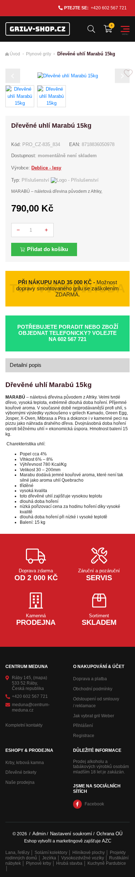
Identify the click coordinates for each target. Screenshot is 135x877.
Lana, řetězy (17, 852)
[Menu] (125, 29)
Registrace (83, 735)
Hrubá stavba (69, 863)
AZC (106, 841)
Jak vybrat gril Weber (93, 715)
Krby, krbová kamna (24, 762)
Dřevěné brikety (20, 772)
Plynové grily (38, 53)
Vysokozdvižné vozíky (82, 857)
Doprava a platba (90, 678)
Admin (39, 833)
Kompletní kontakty (23, 725)
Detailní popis (25, 365)
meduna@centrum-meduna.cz (31, 707)
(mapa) (40, 677)
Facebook (94, 803)
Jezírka (49, 857)
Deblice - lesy (46, 168)
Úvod (15, 53)
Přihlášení (83, 725)
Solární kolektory (51, 852)
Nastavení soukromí (71, 833)
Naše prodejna (20, 782)
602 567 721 (72, 339)
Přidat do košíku (47, 249)
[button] (12, 75)
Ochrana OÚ (109, 833)
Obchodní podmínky (92, 688)
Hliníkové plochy (88, 852)
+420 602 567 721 (109, 7)
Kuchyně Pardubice (106, 863)
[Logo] (37, 29)
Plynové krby (38, 863)
